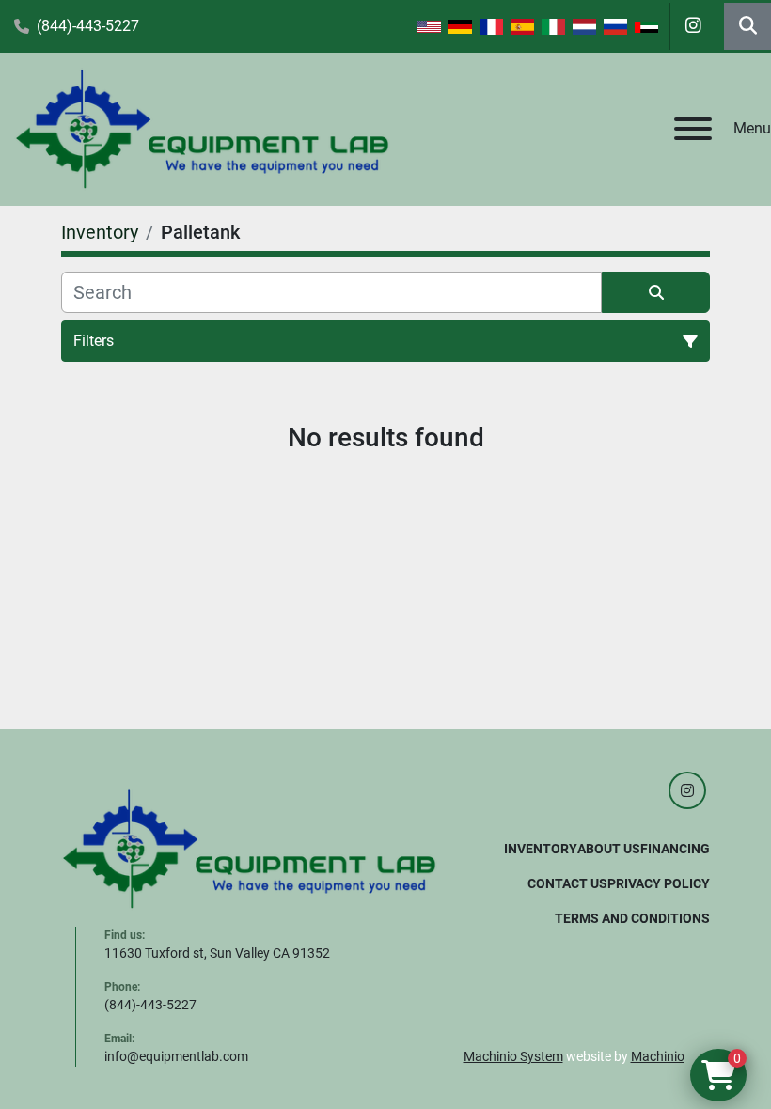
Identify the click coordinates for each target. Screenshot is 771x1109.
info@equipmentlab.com (176, 1056)
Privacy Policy (658, 883)
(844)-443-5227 (88, 26)
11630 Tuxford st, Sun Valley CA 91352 (217, 953)
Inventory (540, 848)
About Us (608, 848)
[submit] (656, 292)
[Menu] (693, 128)
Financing (675, 848)
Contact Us (567, 883)
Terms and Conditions (632, 918)
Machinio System (513, 1056)
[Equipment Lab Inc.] (249, 847)
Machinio (657, 1056)
